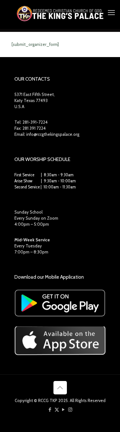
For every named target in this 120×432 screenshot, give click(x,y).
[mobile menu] (111, 12)
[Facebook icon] (50, 410)
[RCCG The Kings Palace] (60, 12)
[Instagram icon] (70, 410)
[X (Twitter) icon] (56, 410)
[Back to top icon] (60, 387)
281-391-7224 (35, 122)
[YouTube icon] (63, 410)
